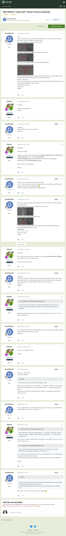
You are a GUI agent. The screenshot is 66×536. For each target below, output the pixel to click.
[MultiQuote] (18, 95)
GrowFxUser (12, 18)
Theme (30, 530)
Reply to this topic (56, 26)
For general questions (23, 20)
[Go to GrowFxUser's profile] (4, 19)
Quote (22, 95)
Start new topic (41, 26)
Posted (23, 33)
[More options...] (62, 33)
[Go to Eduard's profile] (9, 107)
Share (48, 19)
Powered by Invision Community (33, 533)
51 (10, 47)
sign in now (38, 504)
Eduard (9, 101)
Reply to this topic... (16, 512)
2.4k (10, 117)
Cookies (36, 530)
